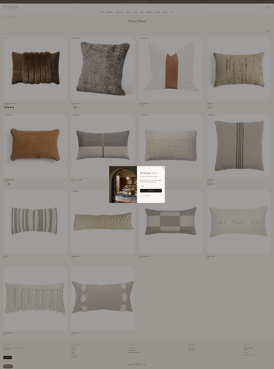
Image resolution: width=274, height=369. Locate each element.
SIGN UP (151, 190)
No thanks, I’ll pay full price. (146, 195)
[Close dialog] (163, 167)
